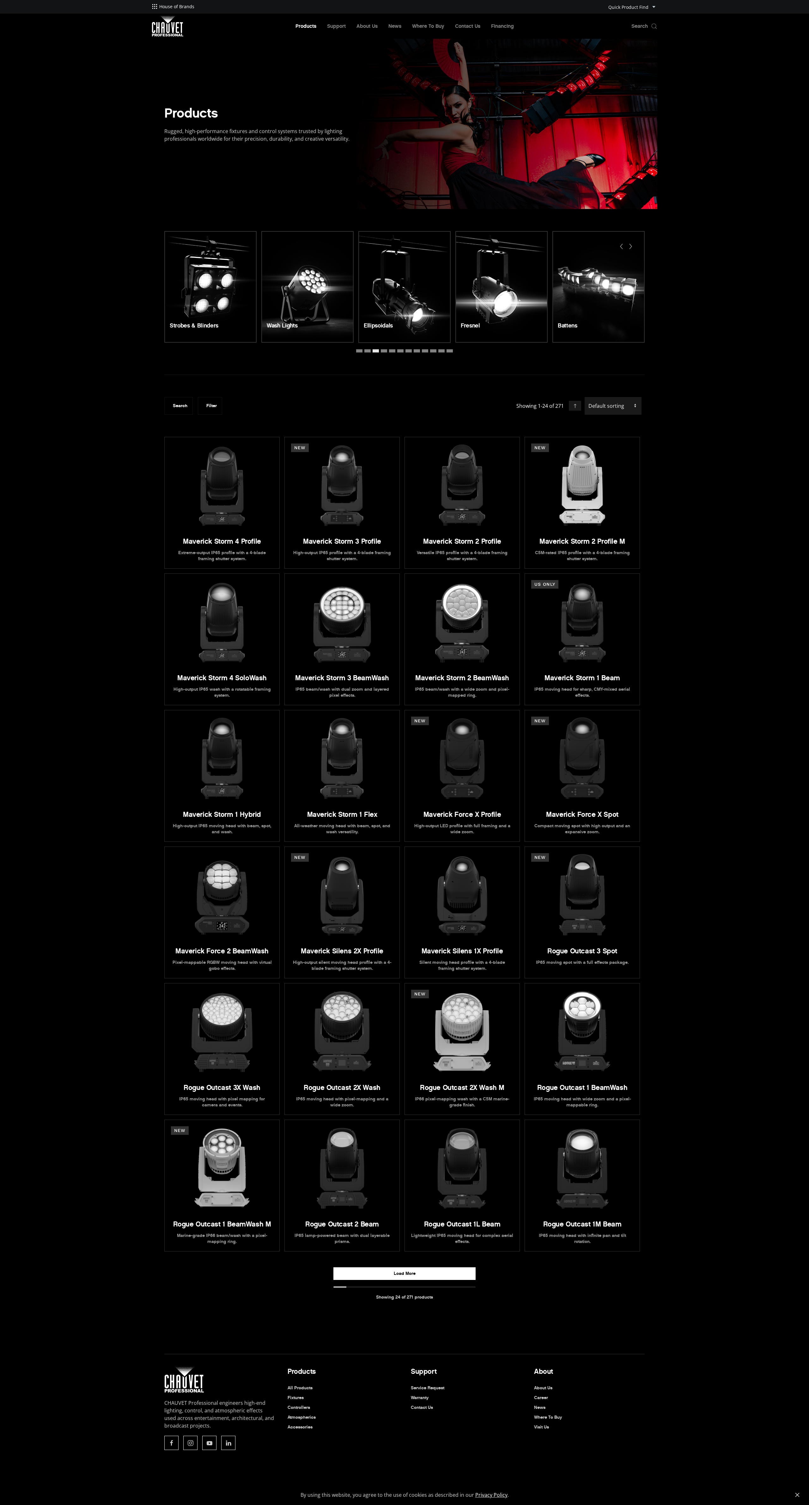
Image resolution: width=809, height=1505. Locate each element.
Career (541, 1397)
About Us (367, 26)
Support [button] (336, 26)
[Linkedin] (228, 1443)
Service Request (427, 1388)
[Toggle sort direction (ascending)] (575, 406)
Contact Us (467, 26)
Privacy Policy (491, 1494)
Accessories (300, 1427)
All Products (300, 1388)
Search (180, 405)
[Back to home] (167, 26)
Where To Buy (428, 26)
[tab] (359, 350)
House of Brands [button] (176, 6)
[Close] (797, 1495)
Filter (211, 405)
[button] (644, 26)
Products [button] (305, 26)
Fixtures (296, 1397)
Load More (405, 1273)
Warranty (420, 1397)
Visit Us (541, 1427)
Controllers (299, 1407)
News (394, 26)
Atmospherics (302, 1417)
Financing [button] (502, 26)
